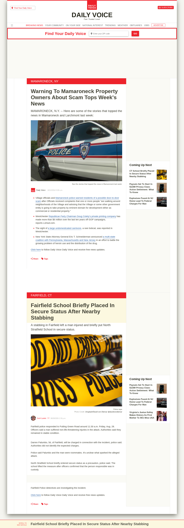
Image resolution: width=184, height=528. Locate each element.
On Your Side (73, 25)
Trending (110, 25)
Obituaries (136, 25)
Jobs (146, 25)
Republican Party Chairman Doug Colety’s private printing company (82, 216)
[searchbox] (24, 8)
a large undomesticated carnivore (64, 228)
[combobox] (22, 8)
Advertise (158, 25)
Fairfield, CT (41, 295)
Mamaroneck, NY (44, 81)
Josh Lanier (41, 418)
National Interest (92, 25)
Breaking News (34, 25)
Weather (123, 25)
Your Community (54, 25)
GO (135, 33)
